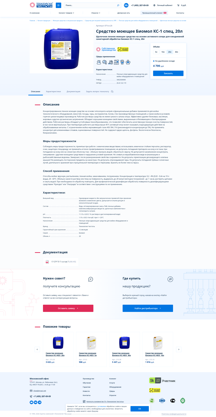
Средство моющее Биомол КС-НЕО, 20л (55, 354)
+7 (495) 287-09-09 (139, 5)
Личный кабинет (164, 5)
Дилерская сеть (123, 13)
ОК (139, 409)
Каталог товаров (65, 13)
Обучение (87, 383)
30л (176, 52)
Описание (35, 91)
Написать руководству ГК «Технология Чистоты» (105, 401)
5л (156, 52)
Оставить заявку (66, 308)
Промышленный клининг (152, 13)
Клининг (112, 379)
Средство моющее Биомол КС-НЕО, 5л (88, 354)
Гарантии (86, 387)
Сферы (112, 391)
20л (169, 52)
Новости (86, 391)
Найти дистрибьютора (146, 308)
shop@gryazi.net (39, 391)
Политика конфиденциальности (174, 414)
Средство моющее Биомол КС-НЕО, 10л (154, 354)
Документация (73, 91)
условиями (102, 406)
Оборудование (115, 387)
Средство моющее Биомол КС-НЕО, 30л (121, 354)
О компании (34, 13)
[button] (118, 5)
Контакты (180, 13)
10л (163, 52)
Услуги (112, 383)
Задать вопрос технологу (97, 91)
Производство (88, 379)
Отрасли (94, 13)
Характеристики (53, 91)
